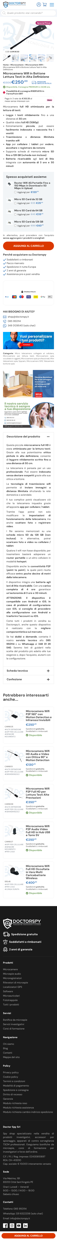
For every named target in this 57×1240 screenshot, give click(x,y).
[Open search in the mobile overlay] (28, 13)
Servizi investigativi (13, 1024)
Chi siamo (8, 1044)
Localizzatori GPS (12, 987)
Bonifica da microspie (15, 1019)
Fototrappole (10, 1000)
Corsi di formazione (13, 1028)
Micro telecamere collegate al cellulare (34, 353)
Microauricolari (11, 995)
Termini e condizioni (14, 1081)
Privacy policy (11, 1072)
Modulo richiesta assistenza (18, 1107)
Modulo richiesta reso (15, 1103)
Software (8, 991)
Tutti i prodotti (11, 1004)
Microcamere (17, 65)
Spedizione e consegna (16, 1090)
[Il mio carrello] (44, 4)
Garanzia (8, 1098)
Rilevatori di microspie (15, 982)
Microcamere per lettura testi (18, 356)
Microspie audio (12, 973)
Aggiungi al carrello (28, 246)
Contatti (7, 1052)
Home (6, 65)
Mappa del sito (11, 1057)
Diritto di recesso (12, 1094)
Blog (5, 1048)
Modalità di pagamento (16, 1085)
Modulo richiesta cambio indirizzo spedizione (28, 1112)
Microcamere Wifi (34, 65)
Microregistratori (12, 978)
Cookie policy (10, 1076)
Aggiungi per (28, 192)
